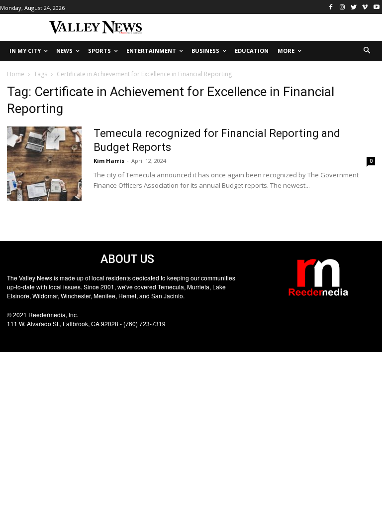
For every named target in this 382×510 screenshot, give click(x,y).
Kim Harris (109, 160)
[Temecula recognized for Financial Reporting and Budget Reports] (44, 164)
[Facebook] (331, 7)
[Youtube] (376, 7)
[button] (367, 51)
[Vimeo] (365, 7)
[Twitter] (354, 7)
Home (15, 74)
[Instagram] (342, 7)
